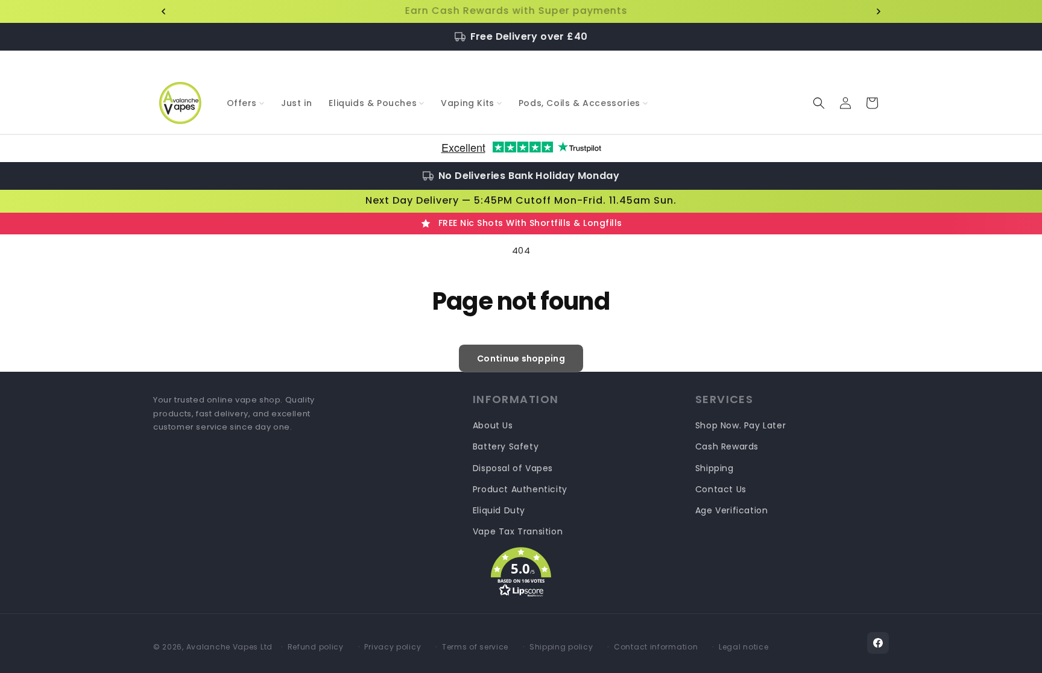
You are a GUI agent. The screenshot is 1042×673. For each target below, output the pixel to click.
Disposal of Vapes (513, 468)
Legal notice (743, 647)
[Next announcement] (878, 11)
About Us (493, 425)
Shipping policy (561, 647)
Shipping (714, 468)
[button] (245, 103)
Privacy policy (392, 647)
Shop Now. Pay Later (740, 425)
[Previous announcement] (163, 11)
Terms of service (475, 647)
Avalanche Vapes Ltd (229, 647)
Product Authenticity (520, 489)
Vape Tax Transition (518, 531)
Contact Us (721, 489)
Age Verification (731, 510)
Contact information (656, 647)
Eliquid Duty (499, 510)
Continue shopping (521, 358)
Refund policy (316, 647)
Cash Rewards (727, 446)
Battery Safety (505, 446)
